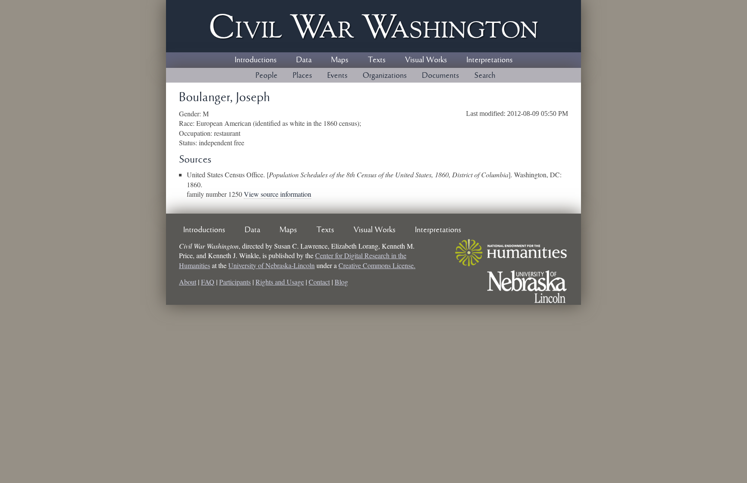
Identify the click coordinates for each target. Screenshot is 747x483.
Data (304, 60)
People (266, 75)
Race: (187, 123)
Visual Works (426, 60)
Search (484, 75)
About (187, 281)
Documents (440, 75)
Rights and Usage (279, 281)
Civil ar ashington (373, 26)
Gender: (191, 113)
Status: (189, 142)
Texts (377, 60)
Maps (339, 60)
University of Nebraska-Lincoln (271, 265)
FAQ (207, 281)
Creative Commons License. (376, 265)
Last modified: (486, 113)
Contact (319, 281)
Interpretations (489, 60)
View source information (277, 193)
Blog (341, 281)
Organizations (385, 75)
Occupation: (196, 133)
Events (337, 75)
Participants (235, 281)
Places (302, 75)
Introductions (256, 60)
